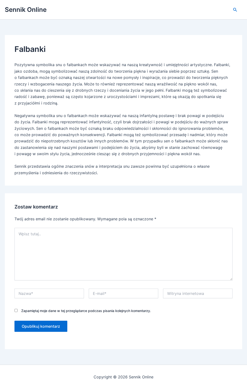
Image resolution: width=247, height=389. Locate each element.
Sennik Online (26, 9)
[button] (235, 10)
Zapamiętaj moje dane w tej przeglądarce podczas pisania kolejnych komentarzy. (86, 311)
